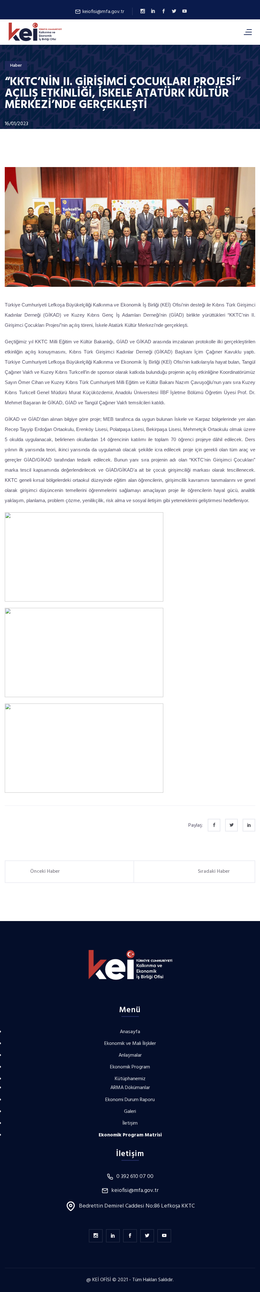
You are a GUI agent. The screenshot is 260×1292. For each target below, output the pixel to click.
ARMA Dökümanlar (130, 1088)
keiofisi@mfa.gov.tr (102, 11)
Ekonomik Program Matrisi (130, 1135)
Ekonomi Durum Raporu (130, 1100)
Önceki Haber (45, 871)
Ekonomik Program (130, 1067)
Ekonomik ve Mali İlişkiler (130, 1044)
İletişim (130, 1123)
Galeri (130, 1111)
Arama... (211, 32)
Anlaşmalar (130, 1055)
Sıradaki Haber (214, 871)
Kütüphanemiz (130, 1079)
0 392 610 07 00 (134, 1177)
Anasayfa (130, 1032)
